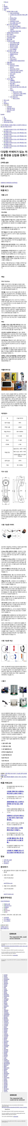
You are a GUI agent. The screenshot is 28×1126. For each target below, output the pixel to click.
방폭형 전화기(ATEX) (13, 32)
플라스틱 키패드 (17, 92)
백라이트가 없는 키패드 (16, 70)
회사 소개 (6, 100)
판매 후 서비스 (11, 108)
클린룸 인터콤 (14, 46)
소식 (5, 101)
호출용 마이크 (14, 54)
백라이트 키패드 (14, 65)
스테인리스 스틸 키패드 (19, 93)
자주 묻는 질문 (11, 110)
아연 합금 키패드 (17, 95)
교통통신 (12, 80)
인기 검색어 (7, 921)
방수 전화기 (10, 34)
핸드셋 (12, 67)
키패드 (12, 90)
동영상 (9, 111)
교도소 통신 (10, 78)
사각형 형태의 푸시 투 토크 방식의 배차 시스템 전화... (15, 840)
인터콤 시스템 (11, 41)
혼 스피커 (12, 57)
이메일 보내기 (4, 926)
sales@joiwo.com (8, 883)
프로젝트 (6, 8)
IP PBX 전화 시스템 (12, 11)
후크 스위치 (16, 98)
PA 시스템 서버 (14, 52)
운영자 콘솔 (13, 18)
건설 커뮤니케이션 (15, 82)
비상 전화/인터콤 (14, 42)
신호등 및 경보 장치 (15, 72)
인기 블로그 (7, 919)
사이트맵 (6, 917)
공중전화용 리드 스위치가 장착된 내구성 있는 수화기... (15, 804)
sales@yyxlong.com (9, 894)
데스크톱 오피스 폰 (15, 23)
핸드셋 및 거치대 (14, 69)
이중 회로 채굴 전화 (15, 31)
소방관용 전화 (11, 37)
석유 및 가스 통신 (15, 85)
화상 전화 (9, 39)
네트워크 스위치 (14, 21)
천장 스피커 (13, 59)
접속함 (12, 75)
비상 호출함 (13, 49)
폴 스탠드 (12, 77)
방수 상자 (12, 73)
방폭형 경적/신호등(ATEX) (17, 60)
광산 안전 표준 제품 (12, 24)
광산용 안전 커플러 (15, 26)
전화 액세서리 (11, 64)
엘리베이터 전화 (14, 44)
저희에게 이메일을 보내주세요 (9, 182)
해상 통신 (12, 83)
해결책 (5, 6)
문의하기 (6, 103)
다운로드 (9, 106)
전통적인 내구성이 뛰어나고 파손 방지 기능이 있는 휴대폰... (15, 818)
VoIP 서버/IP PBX (14, 13)
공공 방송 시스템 (11, 51)
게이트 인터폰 (14, 47)
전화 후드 (9, 62)
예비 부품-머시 (5, 928)
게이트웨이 (13, 19)
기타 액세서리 (14, 96)
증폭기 (12, 55)
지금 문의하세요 (5, 901)
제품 (5, 9)
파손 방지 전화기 (11, 36)
